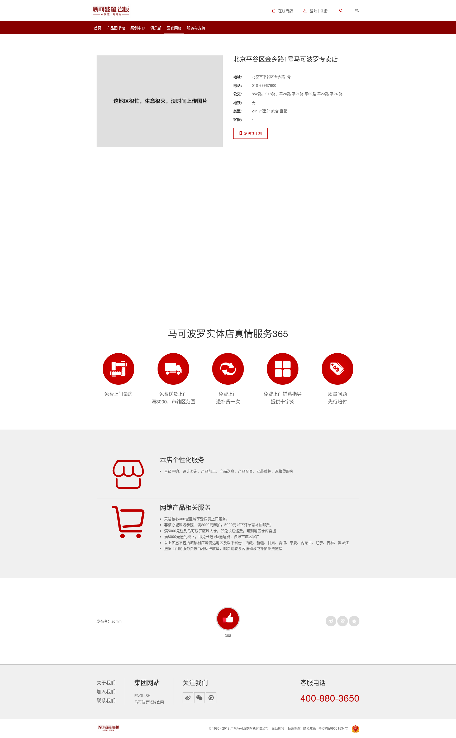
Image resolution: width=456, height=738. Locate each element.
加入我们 (106, 691)
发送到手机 (252, 133)
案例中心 (137, 27)
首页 (97, 27)
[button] (282, 10)
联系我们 (106, 700)
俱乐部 (156, 27)
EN (356, 10)
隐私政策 (309, 728)
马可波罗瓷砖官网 (149, 701)
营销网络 (174, 27)
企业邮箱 (278, 728)
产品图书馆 (116, 27)
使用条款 (294, 728)
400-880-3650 (329, 697)
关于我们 (106, 682)
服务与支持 (196, 27)
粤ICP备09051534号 (333, 728)
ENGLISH (142, 695)
